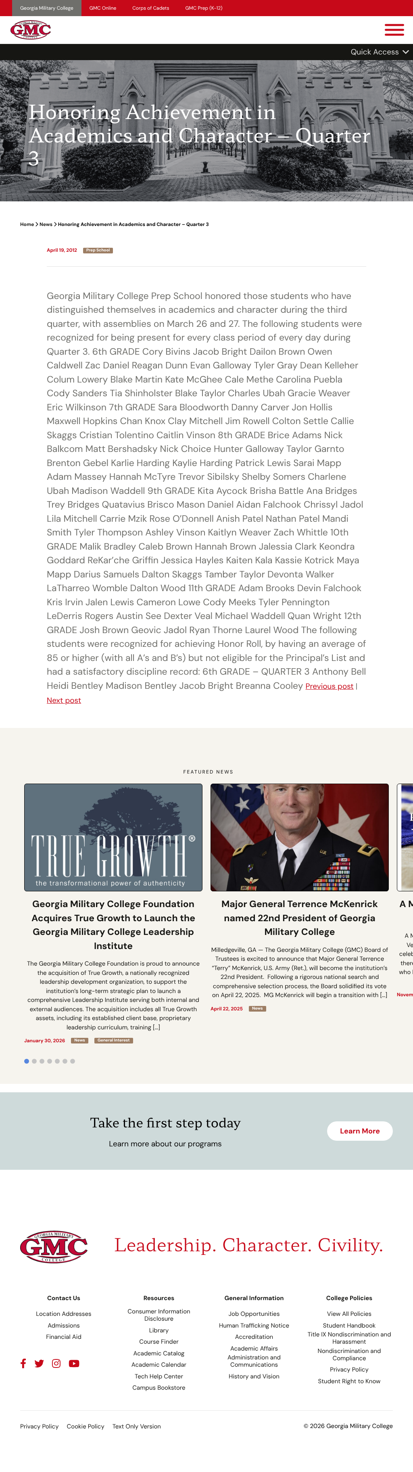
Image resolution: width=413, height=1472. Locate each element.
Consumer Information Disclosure (158, 1315)
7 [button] (72, 1061)
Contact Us (63, 1298)
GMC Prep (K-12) (204, 8)
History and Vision (254, 1376)
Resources (159, 1298)
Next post (64, 700)
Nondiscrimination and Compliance (349, 1354)
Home (27, 224)
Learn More (360, 1131)
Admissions (64, 1325)
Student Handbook (349, 1325)
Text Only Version (137, 1426)
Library (159, 1330)
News (46, 224)
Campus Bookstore (158, 1387)
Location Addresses (63, 1313)
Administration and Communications (254, 1361)
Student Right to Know (349, 1381)
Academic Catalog (159, 1353)
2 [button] (34, 1061)
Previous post (330, 686)
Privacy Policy (349, 1369)
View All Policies (349, 1313)
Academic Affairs (254, 1348)
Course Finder (159, 1341)
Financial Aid (63, 1336)
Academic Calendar (158, 1364)
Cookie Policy (85, 1426)
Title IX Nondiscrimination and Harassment (349, 1338)
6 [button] (65, 1061)
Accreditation (254, 1336)
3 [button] (42, 1061)
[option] (113, 914)
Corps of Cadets (150, 8)
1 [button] (26, 1061)
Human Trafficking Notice (254, 1325)
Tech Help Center (159, 1376)
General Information (254, 1298)
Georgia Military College (46, 8)
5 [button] (57, 1061)
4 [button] (49, 1061)
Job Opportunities (254, 1313)
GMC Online (103, 8)
